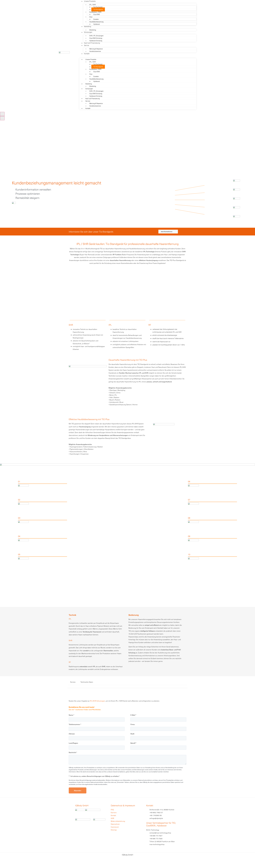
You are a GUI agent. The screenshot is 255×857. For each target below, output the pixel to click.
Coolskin (96, 19)
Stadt (132, 734)
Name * (71, 715)
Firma (132, 724)
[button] (137, 56)
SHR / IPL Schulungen (96, 36)
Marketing (92, 30)
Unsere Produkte (90, 1)
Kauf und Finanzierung (92, 43)
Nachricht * (73, 752)
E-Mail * (133, 715)
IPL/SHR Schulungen (97, 701)
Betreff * (133, 743)
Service (86, 45)
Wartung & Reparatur (96, 49)
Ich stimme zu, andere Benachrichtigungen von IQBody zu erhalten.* (95, 776)
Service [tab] (73, 682)
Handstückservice (95, 51)
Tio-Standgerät (98, 9)
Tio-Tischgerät (97, 7)
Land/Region (73, 743)
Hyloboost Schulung (95, 41)
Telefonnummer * (75, 724)
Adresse (72, 734)
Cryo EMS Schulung (95, 38)
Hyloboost (96, 24)
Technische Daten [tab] (86, 682)
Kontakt (86, 54)
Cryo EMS (96, 14)
